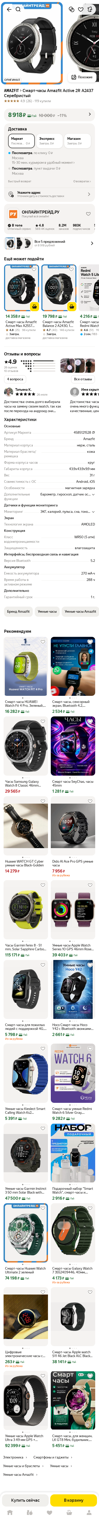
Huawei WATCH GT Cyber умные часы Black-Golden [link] (24, 863)
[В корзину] (34, 307)
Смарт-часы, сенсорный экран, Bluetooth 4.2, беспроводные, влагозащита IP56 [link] (71, 704)
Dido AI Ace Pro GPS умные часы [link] (72, 863)
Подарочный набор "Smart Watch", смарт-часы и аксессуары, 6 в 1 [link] (72, 1190)
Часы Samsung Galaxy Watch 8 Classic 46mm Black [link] (22, 783)
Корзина (69, 1513)
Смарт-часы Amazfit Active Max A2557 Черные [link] (21, 324)
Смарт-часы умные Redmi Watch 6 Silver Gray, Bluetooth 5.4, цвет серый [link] (72, 1111)
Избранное (49, 1513)
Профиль (89, 1513)
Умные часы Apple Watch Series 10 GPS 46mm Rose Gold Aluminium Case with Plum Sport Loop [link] (71, 947)
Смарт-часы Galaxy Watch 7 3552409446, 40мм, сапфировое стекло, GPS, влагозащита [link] (72, 1270)
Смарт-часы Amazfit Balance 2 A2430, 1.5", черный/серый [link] (59, 324)
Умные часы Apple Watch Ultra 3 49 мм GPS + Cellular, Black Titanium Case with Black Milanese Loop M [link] (24, 1438)
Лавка (30, 1513)
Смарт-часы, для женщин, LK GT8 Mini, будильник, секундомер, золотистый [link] (72, 1438)
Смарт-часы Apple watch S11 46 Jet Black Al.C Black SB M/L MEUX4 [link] (71, 1354)
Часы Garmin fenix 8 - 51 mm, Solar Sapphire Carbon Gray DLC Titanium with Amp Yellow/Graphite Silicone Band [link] (25, 947)
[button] (49, 115)
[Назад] (9, 9)
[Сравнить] (72, 9)
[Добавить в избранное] (81, 9)
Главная (10, 1513)
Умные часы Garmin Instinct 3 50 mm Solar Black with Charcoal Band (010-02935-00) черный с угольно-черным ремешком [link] (25, 1190)
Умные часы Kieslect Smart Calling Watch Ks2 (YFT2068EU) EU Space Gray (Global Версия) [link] (25, 1111)
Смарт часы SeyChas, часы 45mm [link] (72, 783)
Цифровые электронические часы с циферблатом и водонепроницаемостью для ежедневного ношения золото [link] (25, 1354)
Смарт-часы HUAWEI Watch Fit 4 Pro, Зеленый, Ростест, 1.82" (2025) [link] (24, 704)
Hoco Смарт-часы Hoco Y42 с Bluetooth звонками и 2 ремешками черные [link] (71, 1027)
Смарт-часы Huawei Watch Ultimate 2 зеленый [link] (25, 1270)
